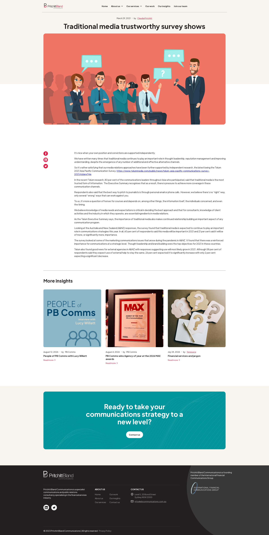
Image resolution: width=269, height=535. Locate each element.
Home (105, 6)
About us (99, 498)
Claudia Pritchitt (144, 18)
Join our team (180, 6)
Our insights (164, 6)
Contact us (134, 434)
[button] (117, 6)
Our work (150, 6)
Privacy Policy (105, 531)
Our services (100, 502)
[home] (53, 6)
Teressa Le (191, 352)
